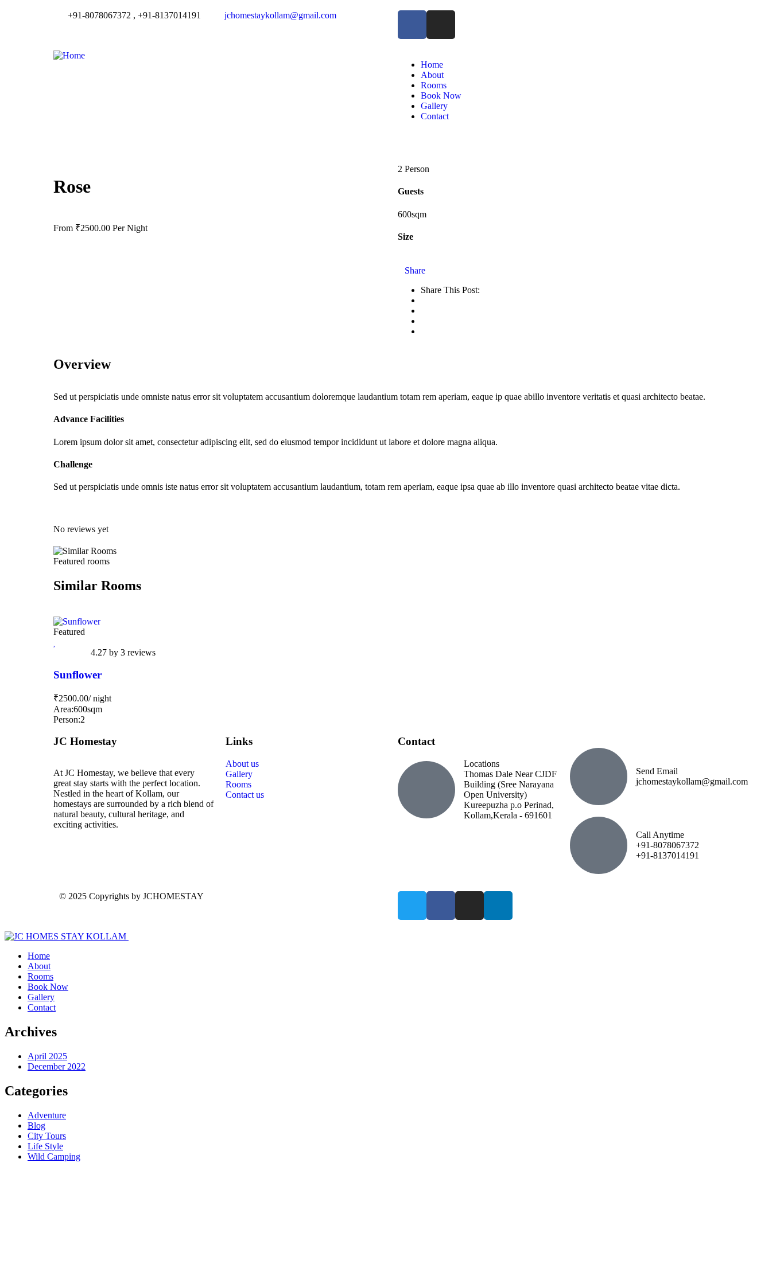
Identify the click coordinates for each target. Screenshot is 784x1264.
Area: (63, 709)
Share (415, 270)
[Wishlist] (54, 642)
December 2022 (57, 1066)
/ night (99, 698)
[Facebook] (440, 905)
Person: (66, 719)
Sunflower (77, 675)
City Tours (47, 1136)
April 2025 (47, 1056)
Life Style (45, 1146)
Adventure (47, 1115)
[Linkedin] (498, 905)
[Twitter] (412, 905)
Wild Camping (54, 1156)
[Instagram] (469, 905)
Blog (36, 1125)
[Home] (69, 55)
